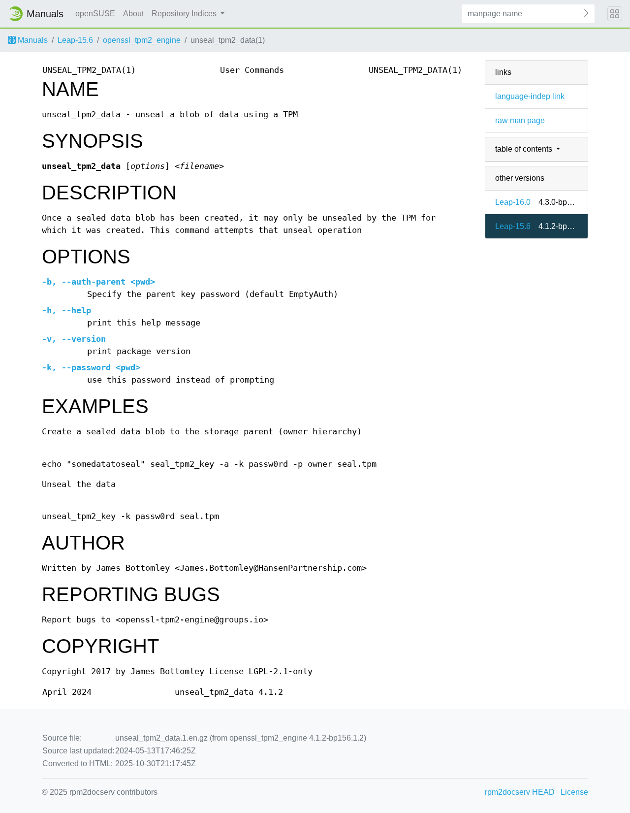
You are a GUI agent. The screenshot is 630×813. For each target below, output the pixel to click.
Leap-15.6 (75, 40)
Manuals (32, 40)
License (574, 792)
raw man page (520, 120)
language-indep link (530, 96)
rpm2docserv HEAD (520, 792)
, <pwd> (98, 282)
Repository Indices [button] (185, 13)
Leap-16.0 (513, 202)
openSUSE (95, 13)
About (133, 13)
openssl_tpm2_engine (142, 40)
